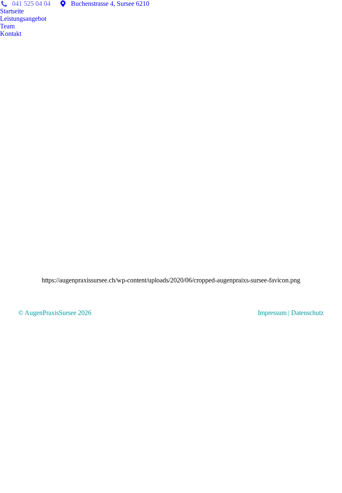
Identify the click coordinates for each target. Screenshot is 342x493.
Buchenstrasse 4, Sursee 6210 (109, 3)
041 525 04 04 (30, 3)
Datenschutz (307, 312)
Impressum (272, 312)
